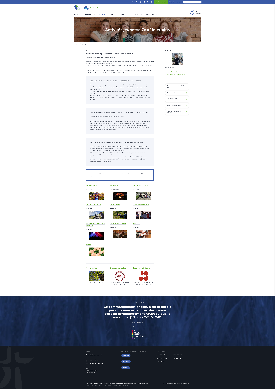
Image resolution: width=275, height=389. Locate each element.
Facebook (126, 355)
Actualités (125, 14)
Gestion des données (123, 385)
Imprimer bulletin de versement (173, 99)
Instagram (126, 361)
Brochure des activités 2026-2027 (175, 86)
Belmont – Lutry (161, 354)
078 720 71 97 (174, 71)
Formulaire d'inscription (174, 93)
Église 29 (172, 2)
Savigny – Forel (177, 358)
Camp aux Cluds (140, 185)
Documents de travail (143, 383)
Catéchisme (91, 185)
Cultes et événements (141, 14)
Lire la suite (137, 322)
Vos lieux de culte (161, 2)
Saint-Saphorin (177, 354)
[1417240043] (96, 215)
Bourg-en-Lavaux (162, 358)
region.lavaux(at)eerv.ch (95, 355)
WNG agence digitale (183, 383)
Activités (102, 14)
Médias (105, 383)
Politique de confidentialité (116, 383)
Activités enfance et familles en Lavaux (175, 111)
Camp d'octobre (93, 204)
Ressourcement (88, 14)
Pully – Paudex (161, 361)
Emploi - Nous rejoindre (105, 385)
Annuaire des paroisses (91, 385)
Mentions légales (98, 383)
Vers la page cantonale (174, 105)
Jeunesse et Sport (141, 268)
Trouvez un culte (198, 12)
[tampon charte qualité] (120, 276)
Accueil (77, 14)
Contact (155, 14)
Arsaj (88, 244)
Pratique (113, 14)
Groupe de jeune (141, 204)
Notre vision (91, 268)
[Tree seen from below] (96, 276)
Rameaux (114, 185)
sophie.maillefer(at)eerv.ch (177, 74)
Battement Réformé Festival (95, 224)
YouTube (125, 367)
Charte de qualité (118, 268)
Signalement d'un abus (130, 383)
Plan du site (89, 383)
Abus (178, 2)
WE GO (136, 223)
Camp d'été (115, 204)
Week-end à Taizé (118, 223)
